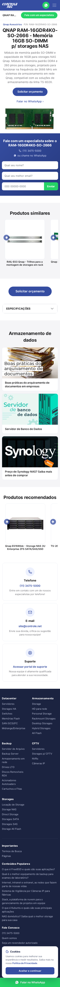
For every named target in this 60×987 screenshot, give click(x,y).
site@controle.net (30, 626)
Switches (7, 713)
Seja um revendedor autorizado (20, 942)
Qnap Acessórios (12, 24)
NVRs (35, 758)
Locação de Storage (13, 804)
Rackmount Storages (44, 718)
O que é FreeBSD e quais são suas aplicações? (28, 869)
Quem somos (9, 938)
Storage (36, 703)
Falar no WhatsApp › (30, 101)
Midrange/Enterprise (13, 728)
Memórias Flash (11, 718)
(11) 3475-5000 (30, 585)
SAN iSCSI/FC (10, 723)
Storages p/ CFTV (42, 753)
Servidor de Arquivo (13, 748)
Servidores (8, 703)
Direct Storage (10, 814)
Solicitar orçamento (30, 91)
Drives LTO (8, 767)
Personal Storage (42, 713)
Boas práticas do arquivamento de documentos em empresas (27, 384)
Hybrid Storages (41, 728)
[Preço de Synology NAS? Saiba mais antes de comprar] (30, 451)
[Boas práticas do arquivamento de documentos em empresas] (30, 362)
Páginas (6, 856)
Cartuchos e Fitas (12, 788)
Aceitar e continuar (30, 970)
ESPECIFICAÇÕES (18, 308)
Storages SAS (10, 824)
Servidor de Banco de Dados (23, 429)
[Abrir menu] (54, 5)
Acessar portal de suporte (30, 666)
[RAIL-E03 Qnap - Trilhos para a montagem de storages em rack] (24, 239)
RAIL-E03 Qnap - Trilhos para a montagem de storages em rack (24, 263)
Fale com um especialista (39, 15)
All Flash (37, 733)
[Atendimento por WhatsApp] (45, 5)
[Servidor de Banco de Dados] (30, 409)
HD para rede (39, 708)
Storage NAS (9, 809)
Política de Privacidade (24, 963)
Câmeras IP (38, 763)
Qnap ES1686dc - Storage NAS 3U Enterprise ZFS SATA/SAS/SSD (25, 547)
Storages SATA (10, 819)
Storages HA (9, 708)
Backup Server (10, 753)
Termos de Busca (12, 851)
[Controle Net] (10, 5)
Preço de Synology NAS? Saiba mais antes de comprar (28, 473)
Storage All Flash (11, 828)
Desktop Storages (42, 723)
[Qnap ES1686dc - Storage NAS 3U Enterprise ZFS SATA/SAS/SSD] (25, 523)
